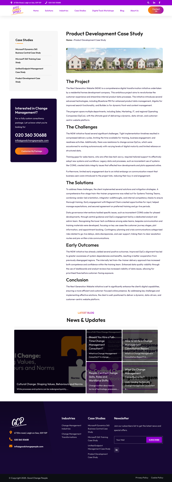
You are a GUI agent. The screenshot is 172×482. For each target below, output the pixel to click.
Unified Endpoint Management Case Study (29, 70)
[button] (148, 3)
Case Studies (80, 10)
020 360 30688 (21, 439)
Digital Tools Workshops (103, 10)
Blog (122, 10)
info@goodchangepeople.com (32, 140)
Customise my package (31, 151)
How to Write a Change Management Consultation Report (138, 344)
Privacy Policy (142, 477)
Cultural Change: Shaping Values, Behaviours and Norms (50, 384)
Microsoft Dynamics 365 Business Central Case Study (28, 51)
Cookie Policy (157, 477)
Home (36, 10)
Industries (63, 10)
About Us (134, 10)
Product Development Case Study (27, 80)
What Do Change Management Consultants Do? (135, 373)
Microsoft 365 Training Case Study (28, 61)
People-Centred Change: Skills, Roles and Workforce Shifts (103, 376)
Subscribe (154, 440)
